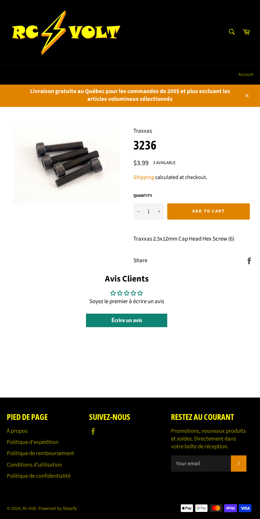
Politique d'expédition (33, 442)
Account (245, 74)
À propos (17, 431)
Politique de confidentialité (38, 476)
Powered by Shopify (57, 508)
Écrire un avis (126, 320)
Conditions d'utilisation (34, 465)
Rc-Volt (29, 508)
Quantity (142, 196)
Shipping (143, 177)
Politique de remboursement (40, 453)
